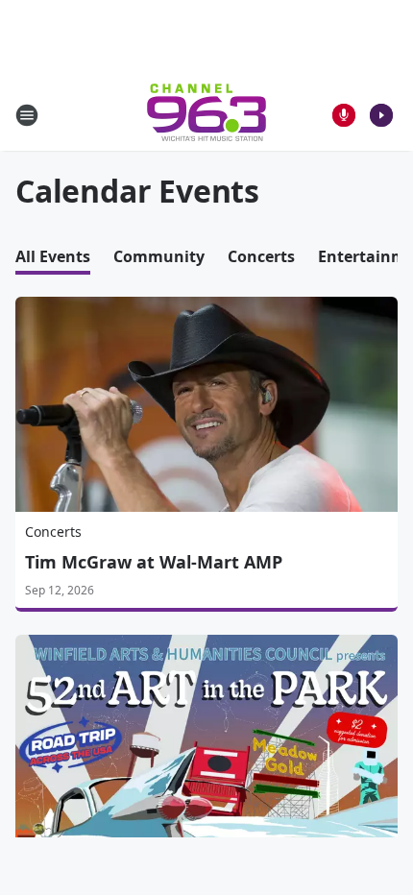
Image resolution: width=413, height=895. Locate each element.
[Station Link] (206, 115)
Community (159, 256)
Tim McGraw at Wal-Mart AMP (153, 561)
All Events (52, 256)
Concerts (261, 256)
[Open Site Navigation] (26, 115)
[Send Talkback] (343, 115)
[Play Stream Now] (381, 115)
